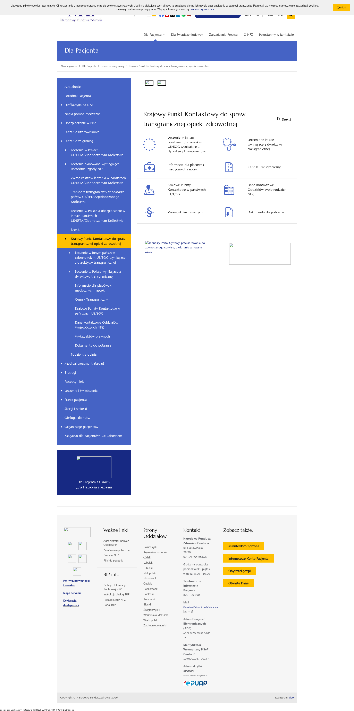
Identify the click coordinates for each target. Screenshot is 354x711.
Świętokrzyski (151, 609)
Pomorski (149, 599)
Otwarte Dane (241, 584)
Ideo (291, 697)
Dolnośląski (150, 547)
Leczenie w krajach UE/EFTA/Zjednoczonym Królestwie (97, 152)
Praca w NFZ (111, 555)
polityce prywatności (202, 9)
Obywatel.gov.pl (242, 572)
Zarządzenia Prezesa (223, 35)
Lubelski (148, 562)
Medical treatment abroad (84, 363)
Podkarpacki (150, 588)
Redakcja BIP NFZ (114, 599)
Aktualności (73, 87)
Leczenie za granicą (79, 141)
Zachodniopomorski (155, 625)
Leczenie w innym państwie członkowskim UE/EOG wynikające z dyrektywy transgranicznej (100, 257)
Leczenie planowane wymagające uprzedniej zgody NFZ (95, 166)
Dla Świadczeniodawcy (187, 35)
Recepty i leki (74, 381)
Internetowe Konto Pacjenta (251, 559)
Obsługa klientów (77, 418)
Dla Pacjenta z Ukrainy (94, 482)
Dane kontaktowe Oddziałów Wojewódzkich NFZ (96, 325)
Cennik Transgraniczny (91, 299)
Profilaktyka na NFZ (79, 105)
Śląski (147, 604)
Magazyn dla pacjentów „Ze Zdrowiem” (94, 436)
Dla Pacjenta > (154, 35)
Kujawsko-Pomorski (155, 552)
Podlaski (148, 594)
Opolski (147, 583)
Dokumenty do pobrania (93, 345)
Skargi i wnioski (76, 409)
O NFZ (248, 35)
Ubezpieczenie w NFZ (80, 123)
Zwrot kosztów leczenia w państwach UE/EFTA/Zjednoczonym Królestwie (98, 180)
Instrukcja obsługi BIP (116, 594)
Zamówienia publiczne (116, 550)
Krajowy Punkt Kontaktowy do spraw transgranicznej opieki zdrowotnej (98, 241)
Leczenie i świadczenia (81, 390)
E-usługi (70, 372)
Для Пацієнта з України (94, 487)
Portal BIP (109, 604)
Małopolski (149, 573)
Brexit (75, 229)
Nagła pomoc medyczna (82, 114)
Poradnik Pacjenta (78, 96)
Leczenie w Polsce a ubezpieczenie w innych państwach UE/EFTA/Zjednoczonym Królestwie (98, 216)
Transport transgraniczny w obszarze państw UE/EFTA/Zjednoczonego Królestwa (97, 197)
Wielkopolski (150, 620)
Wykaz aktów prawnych (92, 336)
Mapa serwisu (72, 593)
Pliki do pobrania (113, 560)
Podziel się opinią (89, 355)
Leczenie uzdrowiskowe (82, 132)
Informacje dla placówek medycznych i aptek (93, 288)
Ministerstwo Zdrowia (246, 547)
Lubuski (148, 568)
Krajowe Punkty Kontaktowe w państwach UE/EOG (97, 311)
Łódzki (147, 557)
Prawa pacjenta (76, 399)
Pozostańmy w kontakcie (276, 35)
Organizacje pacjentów (81, 427)
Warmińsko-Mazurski (155, 615)
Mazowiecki (150, 578)
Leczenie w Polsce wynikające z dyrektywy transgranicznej (98, 274)
